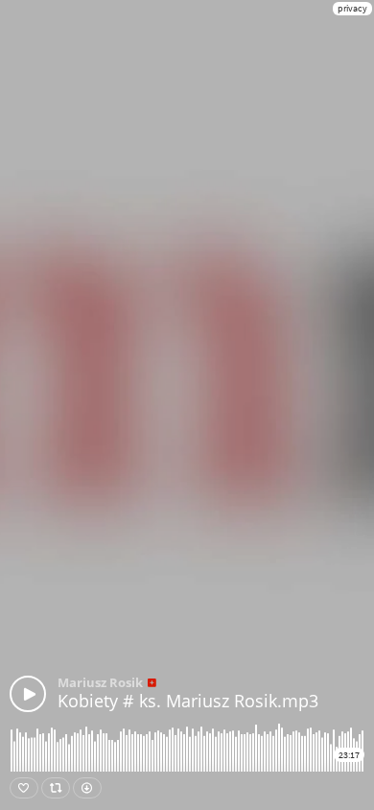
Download (87, 787)
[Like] (24, 787)
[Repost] (55, 787)
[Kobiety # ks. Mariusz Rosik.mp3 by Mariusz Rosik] (28, 694)
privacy (352, 8)
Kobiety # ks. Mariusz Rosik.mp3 (188, 700)
